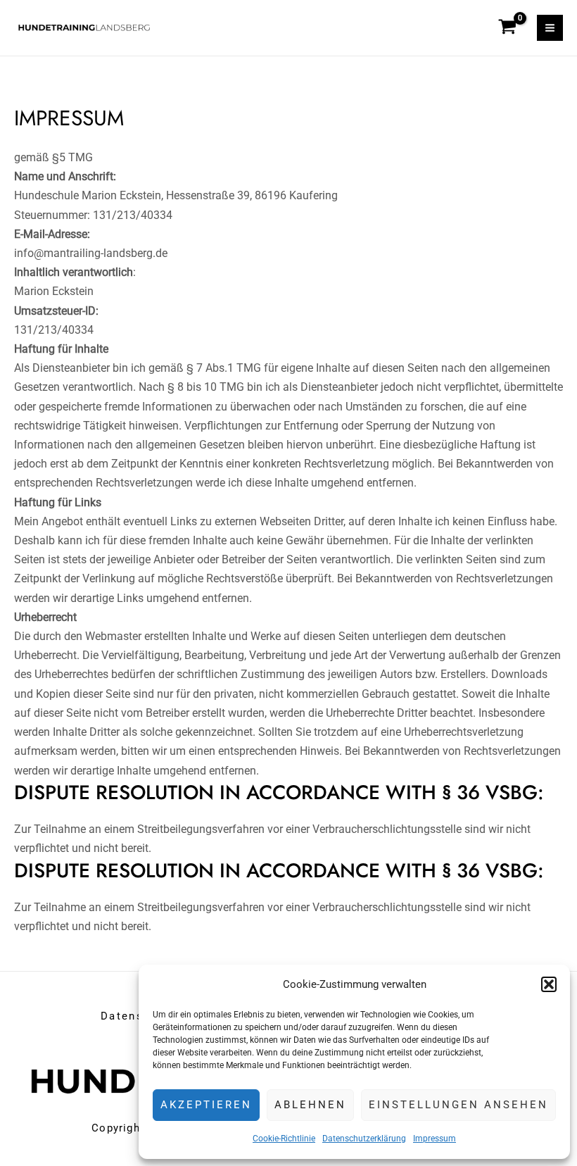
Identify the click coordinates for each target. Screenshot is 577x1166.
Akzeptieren (206, 1104)
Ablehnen (310, 1104)
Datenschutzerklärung (364, 1138)
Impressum (434, 1138)
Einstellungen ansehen (458, 1104)
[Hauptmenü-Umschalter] (550, 28)
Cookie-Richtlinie (284, 1138)
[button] (549, 984)
